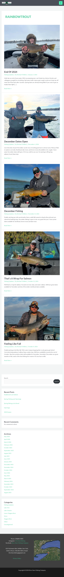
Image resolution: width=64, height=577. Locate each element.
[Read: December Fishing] (32, 184)
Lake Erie (7, 507)
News (5, 516)
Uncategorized (8, 524)
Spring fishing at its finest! (11, 403)
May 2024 (7, 475)
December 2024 (8, 464)
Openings (7, 407)
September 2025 (9, 450)
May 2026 (7, 436)
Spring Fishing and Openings (12, 399)
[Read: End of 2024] (32, 45)
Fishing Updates (9, 74)
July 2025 (6, 456)
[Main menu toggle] (60, 3)
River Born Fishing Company (20, 543)
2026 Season (7, 412)
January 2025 (8, 461)
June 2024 (7, 473)
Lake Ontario (8, 510)
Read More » (7, 88)
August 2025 (7, 453)
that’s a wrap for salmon (17, 278)
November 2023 (8, 484)
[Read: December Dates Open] (32, 115)
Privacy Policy (17, 558)
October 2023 (8, 487)
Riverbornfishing (20, 541)
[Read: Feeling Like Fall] (32, 317)
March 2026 (7, 442)
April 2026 (7, 439)
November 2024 (8, 467)
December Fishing (13, 211)
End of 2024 (10, 71)
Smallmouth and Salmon (11, 394)
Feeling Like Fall (12, 343)
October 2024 (8, 470)
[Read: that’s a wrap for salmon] (32, 252)
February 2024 (8, 481)
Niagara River (8, 519)
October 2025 (8, 447)
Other (6, 521)
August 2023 (7, 492)
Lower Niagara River (10, 513)
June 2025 (7, 459)
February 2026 (8, 445)
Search (6, 378)
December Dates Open (16, 141)
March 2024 (7, 478)
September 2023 (9, 489)
